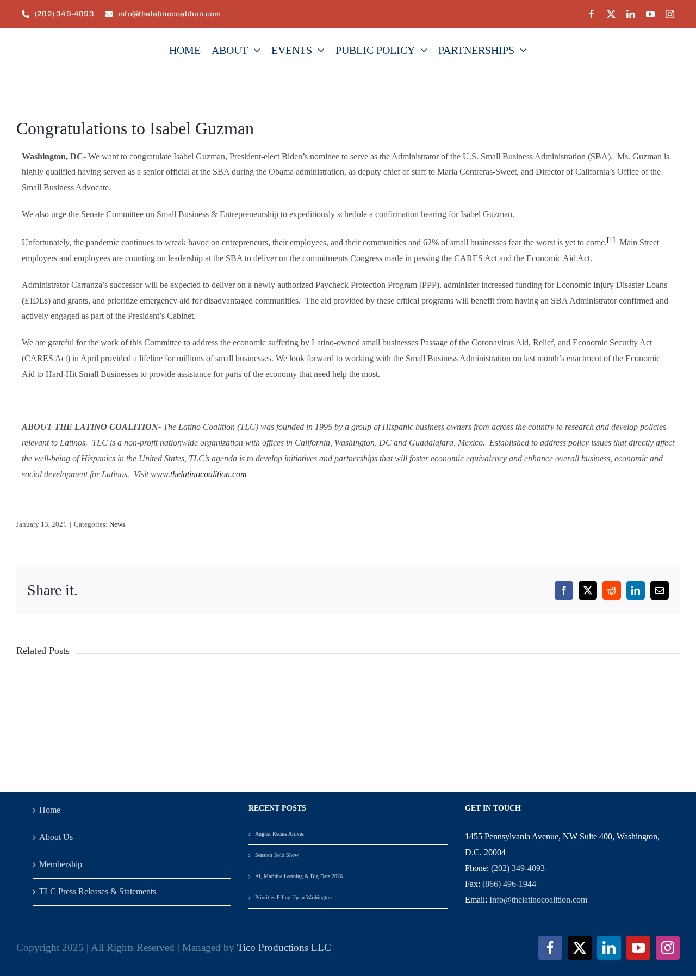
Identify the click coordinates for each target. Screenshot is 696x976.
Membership (60, 864)
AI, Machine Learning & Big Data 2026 (299, 876)
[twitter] (611, 14)
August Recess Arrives (279, 834)
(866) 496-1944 (509, 883)
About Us (56, 837)
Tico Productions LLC (284, 947)
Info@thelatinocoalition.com (538, 899)
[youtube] (650, 14)
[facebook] (591, 14)
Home (49, 809)
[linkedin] (630, 14)
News (117, 524)
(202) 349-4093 (518, 868)
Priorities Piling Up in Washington (293, 897)
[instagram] (670, 14)
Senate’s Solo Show (277, 855)
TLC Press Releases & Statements (97, 891)
